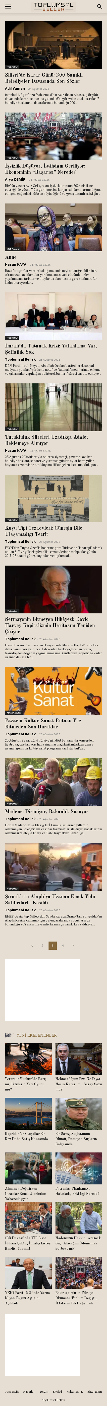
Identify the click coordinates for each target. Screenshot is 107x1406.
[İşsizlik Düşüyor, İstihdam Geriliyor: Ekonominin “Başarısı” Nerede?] (53, 136)
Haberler (11, 67)
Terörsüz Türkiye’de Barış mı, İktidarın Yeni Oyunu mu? (25, 1084)
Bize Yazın (95, 1391)
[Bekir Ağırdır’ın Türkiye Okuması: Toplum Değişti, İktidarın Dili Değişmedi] (78, 1273)
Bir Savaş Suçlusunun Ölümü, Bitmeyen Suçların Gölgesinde (76, 1139)
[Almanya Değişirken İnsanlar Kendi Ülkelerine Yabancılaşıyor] (28, 1168)
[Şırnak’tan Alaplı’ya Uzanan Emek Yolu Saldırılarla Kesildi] (53, 867)
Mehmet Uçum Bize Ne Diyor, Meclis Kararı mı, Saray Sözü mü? (78, 1084)
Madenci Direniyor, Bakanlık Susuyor (46, 811)
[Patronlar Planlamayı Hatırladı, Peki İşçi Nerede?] (78, 1168)
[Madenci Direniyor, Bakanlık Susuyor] (53, 782)
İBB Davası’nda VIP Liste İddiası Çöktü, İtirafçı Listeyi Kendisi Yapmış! (28, 1243)
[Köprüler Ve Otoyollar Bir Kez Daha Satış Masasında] (28, 1114)
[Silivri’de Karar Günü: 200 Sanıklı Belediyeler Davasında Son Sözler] (53, 45)
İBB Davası (12, 249)
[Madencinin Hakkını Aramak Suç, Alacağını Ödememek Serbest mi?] (78, 1218)
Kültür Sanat (13, 712)
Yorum (43, 1391)
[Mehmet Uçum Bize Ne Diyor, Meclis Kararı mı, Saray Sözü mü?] (78, 1059)
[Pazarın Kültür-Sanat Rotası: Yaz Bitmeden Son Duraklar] (53, 691)
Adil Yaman (15, 88)
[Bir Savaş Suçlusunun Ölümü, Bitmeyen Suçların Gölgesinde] (78, 1114)
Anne (11, 257)
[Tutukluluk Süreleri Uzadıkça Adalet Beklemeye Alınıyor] (53, 407)
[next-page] (73, 946)
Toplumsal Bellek (20, 359)
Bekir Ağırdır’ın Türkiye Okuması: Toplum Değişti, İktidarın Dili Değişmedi (76, 1298)
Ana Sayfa (12, 1391)
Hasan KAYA (15, 264)
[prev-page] (32, 946)
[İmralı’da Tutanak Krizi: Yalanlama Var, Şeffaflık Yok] (53, 316)
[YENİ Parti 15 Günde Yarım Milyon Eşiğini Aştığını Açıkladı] (28, 1273)
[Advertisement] (42, 990)
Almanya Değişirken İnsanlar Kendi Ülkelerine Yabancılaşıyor (25, 1194)
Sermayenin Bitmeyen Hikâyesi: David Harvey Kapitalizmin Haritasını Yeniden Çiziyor (50, 625)
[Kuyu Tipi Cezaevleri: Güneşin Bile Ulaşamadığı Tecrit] (53, 498)
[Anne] (53, 227)
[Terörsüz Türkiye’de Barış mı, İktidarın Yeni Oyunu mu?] (28, 1059)
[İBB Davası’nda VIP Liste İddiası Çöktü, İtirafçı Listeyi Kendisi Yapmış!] (28, 1218)
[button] (8, 6)
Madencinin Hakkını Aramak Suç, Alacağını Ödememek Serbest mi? (78, 1243)
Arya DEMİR (15, 179)
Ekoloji (57, 1391)
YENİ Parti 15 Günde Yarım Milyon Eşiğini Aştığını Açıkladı (27, 1298)
